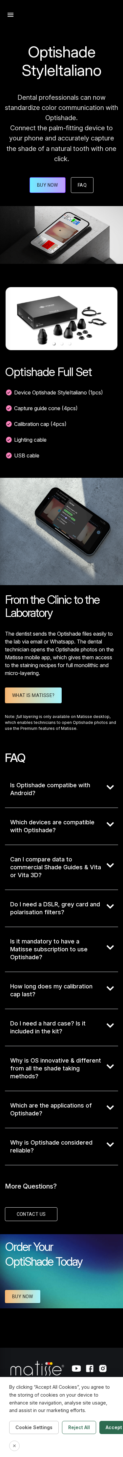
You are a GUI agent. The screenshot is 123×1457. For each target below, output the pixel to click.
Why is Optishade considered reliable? (51, 1146)
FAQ (82, 185)
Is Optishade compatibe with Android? (50, 789)
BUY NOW (22, 1296)
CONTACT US (31, 1214)
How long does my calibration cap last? (51, 990)
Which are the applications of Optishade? (51, 1109)
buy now (47, 185)
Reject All (79, 1427)
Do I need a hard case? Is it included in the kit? (48, 1027)
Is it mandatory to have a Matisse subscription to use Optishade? (49, 949)
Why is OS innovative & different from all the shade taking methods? (55, 1068)
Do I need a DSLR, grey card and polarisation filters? (55, 908)
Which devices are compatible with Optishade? (52, 826)
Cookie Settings (33, 1427)
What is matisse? (33, 695)
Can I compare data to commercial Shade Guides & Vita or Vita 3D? (55, 867)
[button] (53, 343)
